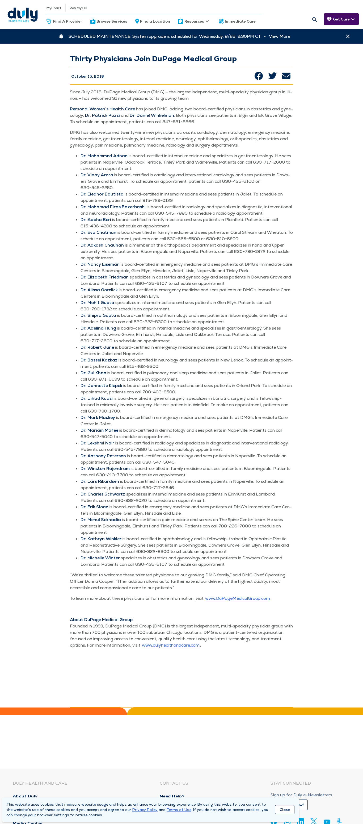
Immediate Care (240, 21)
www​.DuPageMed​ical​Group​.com (237, 598)
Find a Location (155, 21)
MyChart (54, 8)
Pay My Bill (78, 8)
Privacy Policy (145, 809)
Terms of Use (179, 809)
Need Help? (172, 796)
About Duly (25, 796)
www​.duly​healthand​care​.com (171, 645)
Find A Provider (67, 21)
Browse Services (111, 21)
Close (285, 809)
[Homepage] (22, 14)
